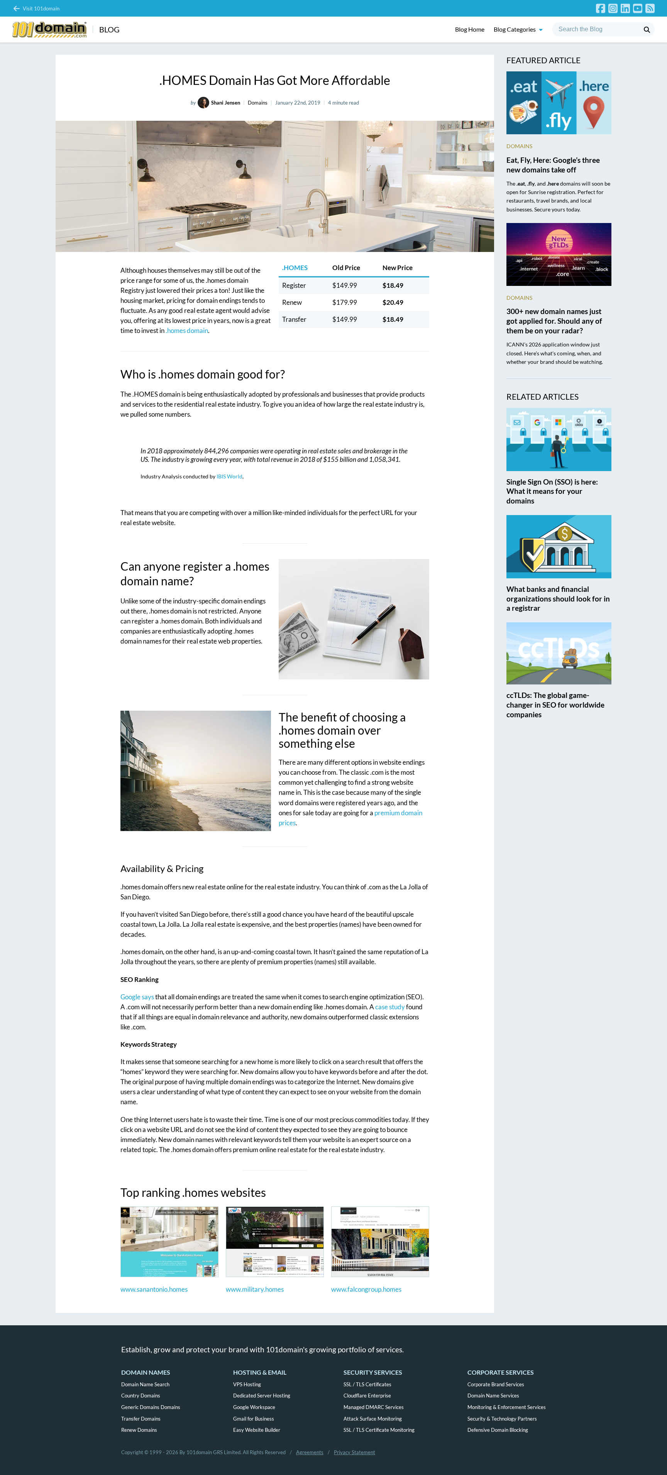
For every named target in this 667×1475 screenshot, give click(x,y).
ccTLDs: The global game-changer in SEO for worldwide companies (555, 705)
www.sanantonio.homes (154, 1289)
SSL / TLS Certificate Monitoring (379, 1430)
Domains (257, 103)
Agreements (309, 1452)
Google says (137, 997)
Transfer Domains (141, 1419)
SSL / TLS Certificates (367, 1384)
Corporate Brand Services (495, 1384)
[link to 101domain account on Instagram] (613, 8)
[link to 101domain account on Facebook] (600, 8)
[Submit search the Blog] (647, 30)
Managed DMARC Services (374, 1407)
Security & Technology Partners (502, 1419)
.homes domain (187, 330)
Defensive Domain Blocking (497, 1430)
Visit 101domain (41, 8)
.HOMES (295, 268)
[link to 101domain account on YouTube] (637, 8)
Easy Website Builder (256, 1430)
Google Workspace (254, 1407)
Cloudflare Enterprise (367, 1395)
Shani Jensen (225, 103)
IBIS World (229, 476)
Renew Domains (139, 1430)
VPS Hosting (247, 1384)
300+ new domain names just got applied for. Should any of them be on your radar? (554, 321)
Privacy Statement (354, 1452)
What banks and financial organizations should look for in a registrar (558, 599)
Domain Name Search (145, 1384)
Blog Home (469, 29)
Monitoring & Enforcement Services (506, 1407)
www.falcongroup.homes (366, 1289)
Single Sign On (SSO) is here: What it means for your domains (552, 491)
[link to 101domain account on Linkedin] (625, 8)
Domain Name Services (493, 1395)
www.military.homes (255, 1289)
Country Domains (140, 1395)
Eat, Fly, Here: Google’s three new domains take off (553, 164)
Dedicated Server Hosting (261, 1395)
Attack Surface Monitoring (373, 1419)
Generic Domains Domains (150, 1407)
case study (390, 1007)
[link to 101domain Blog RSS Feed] (650, 8)
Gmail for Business (253, 1419)
